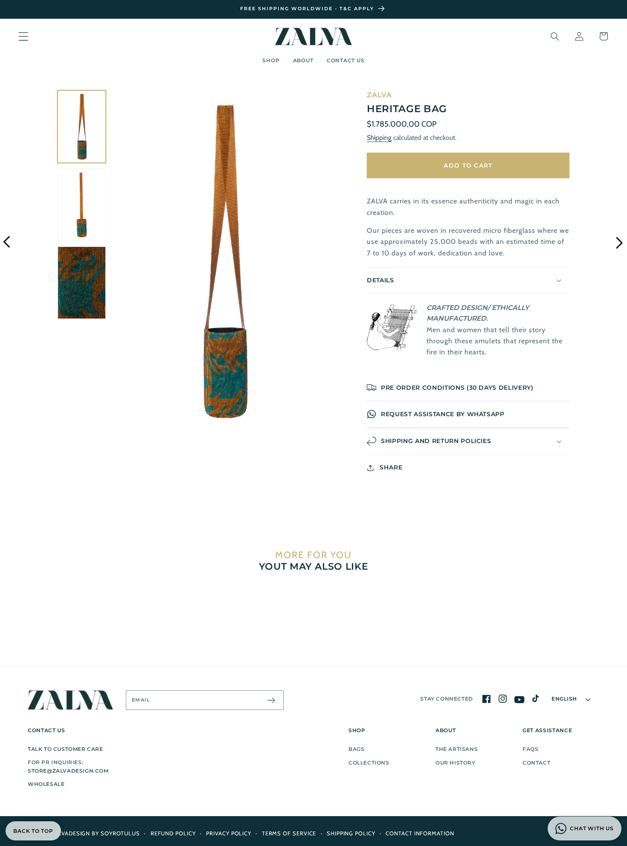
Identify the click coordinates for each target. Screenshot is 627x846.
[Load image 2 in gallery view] (82, 204)
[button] (23, 36)
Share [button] (391, 467)
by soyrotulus (116, 833)
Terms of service (289, 833)
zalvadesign (70, 833)
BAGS (356, 749)
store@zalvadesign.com (68, 771)
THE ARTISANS (456, 749)
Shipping (379, 137)
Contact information (420, 833)
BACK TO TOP (33, 831)
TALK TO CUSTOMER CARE (65, 749)
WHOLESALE (46, 784)
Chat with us (591, 828)
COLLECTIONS (368, 762)
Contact (536, 762)
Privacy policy (228, 833)
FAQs (530, 749)
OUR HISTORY (455, 762)
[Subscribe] (271, 700)
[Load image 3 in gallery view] (82, 282)
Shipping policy (351, 833)
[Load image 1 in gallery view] (82, 126)
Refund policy (173, 833)
